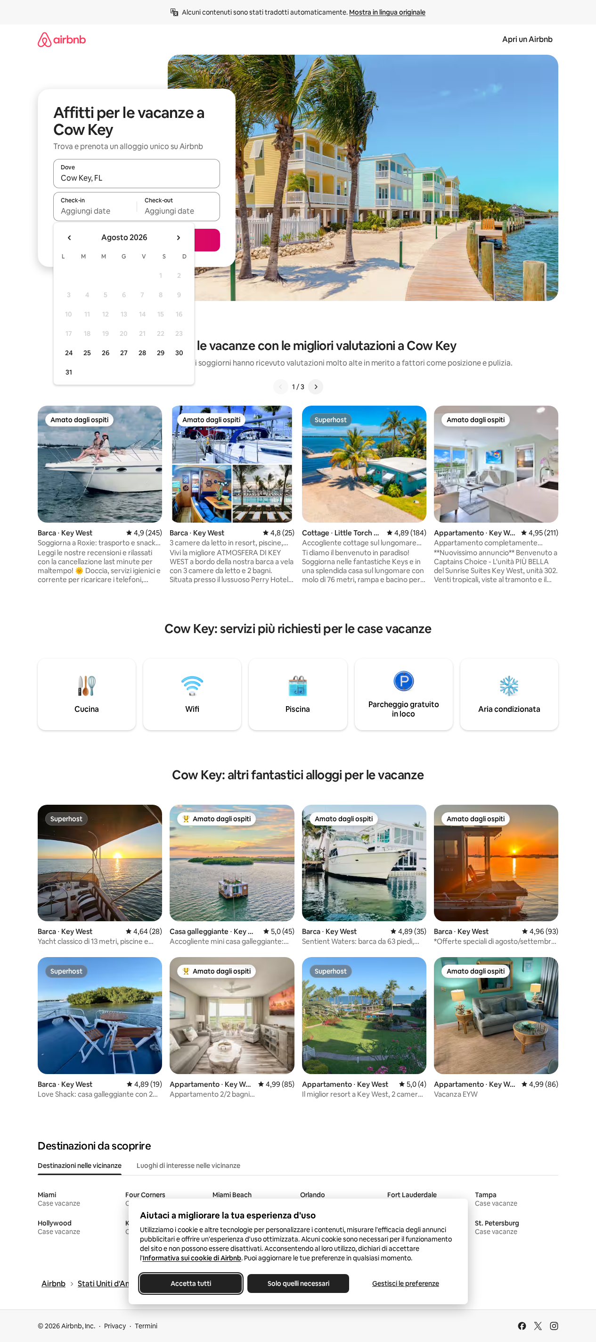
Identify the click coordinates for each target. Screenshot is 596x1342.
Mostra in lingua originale (387, 12)
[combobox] (136, 177)
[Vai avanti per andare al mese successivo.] (178, 238)
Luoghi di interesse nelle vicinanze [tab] (188, 1165)
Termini (146, 1326)
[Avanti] (315, 386)
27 (124, 353)
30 (179, 353)
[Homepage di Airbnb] (62, 39)
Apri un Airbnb (527, 39)
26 (105, 353)
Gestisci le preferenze (405, 1283)
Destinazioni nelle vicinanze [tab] (80, 1165)
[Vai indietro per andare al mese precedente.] (70, 238)
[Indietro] (280, 386)
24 (69, 353)
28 (142, 353)
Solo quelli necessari (298, 1283)
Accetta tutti (191, 1283)
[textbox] (95, 211)
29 (160, 353)
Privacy (115, 1326)
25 (87, 353)
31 (68, 372)
